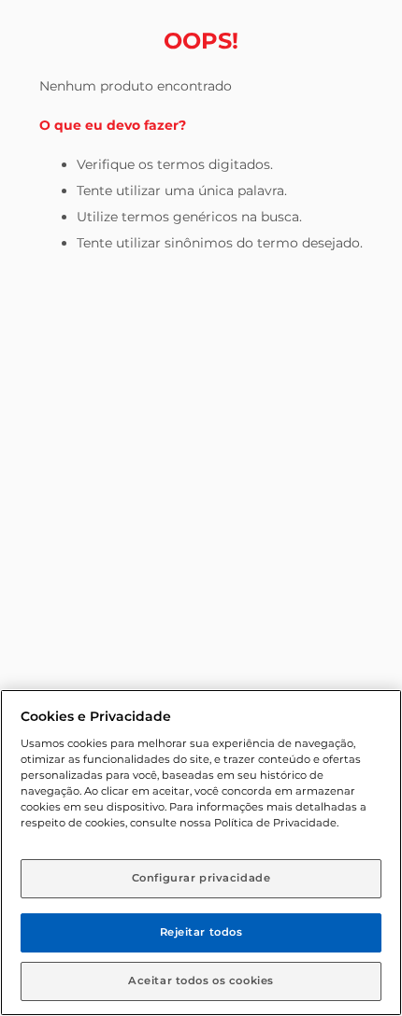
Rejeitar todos (201, 931)
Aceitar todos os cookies (201, 980)
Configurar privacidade (201, 877)
